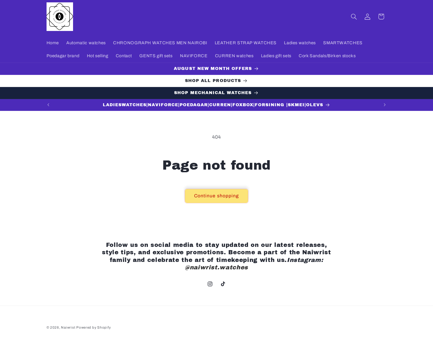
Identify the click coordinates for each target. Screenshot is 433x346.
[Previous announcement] (48, 105)
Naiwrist (68, 327)
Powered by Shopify (93, 327)
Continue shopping (216, 195)
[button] (354, 16)
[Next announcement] (384, 105)
